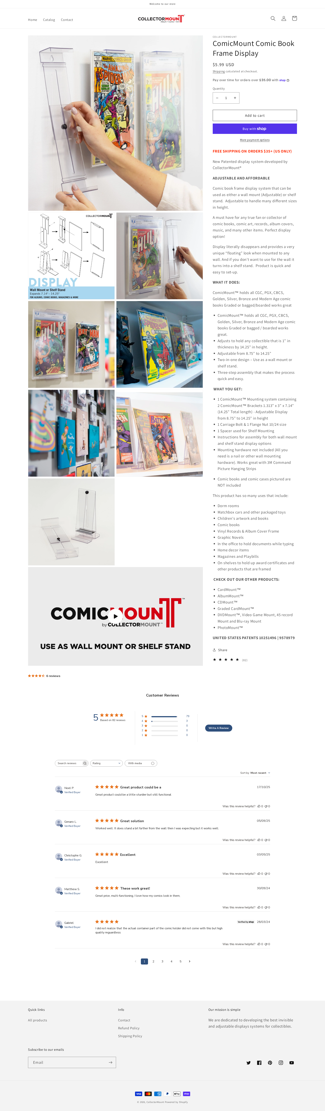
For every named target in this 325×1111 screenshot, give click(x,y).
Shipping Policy (130, 1036)
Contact (124, 1020)
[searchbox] (68, 763)
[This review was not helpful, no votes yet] (266, 806)
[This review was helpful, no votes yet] (259, 806)
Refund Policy (128, 1028)
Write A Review (219, 728)
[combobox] (106, 763)
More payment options (255, 140)
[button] (273, 18)
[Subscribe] (110, 1062)
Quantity (219, 88)
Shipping (219, 71)
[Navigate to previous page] (135, 961)
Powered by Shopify (176, 1102)
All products (37, 1020)
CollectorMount (155, 1102)
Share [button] (222, 650)
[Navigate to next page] (189, 961)
